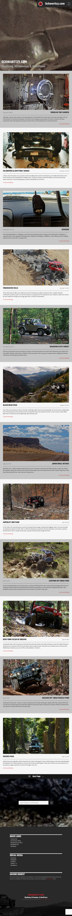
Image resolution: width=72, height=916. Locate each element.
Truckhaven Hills (10, 288)
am (15, 859)
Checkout (13, 846)
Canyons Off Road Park (59, 581)
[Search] (51, 803)
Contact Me (13, 839)
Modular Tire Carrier (60, 112)
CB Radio (65, 229)
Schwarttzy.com (55, 3)
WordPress (13, 865)
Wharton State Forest (59, 347)
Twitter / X (13, 863)
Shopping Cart (14, 844)
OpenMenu (69, 3)
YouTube (13, 861)
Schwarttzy (48, 899)
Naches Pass (8, 756)
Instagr (12, 859)
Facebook (13, 858)
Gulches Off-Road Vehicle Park (55, 698)
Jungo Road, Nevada (60, 464)
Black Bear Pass (10, 405)
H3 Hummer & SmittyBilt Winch (16, 171)
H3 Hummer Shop (15, 841)
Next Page (38, 776)
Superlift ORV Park (11, 522)
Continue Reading (64, 124)
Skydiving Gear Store (16, 842)
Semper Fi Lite (42, 899)
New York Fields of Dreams (14, 639)
